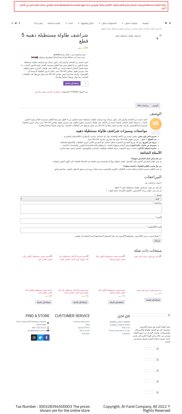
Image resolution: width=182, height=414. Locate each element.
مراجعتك (157, 203)
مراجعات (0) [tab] (143, 105)
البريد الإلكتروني (154, 227)
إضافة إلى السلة (71, 83)
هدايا (70, 23)
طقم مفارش (137, 29)
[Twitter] (16, 23)
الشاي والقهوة (87, 23)
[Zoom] (157, 38)
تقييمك (158, 195)
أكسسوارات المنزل (109, 23)
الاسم (158, 217)
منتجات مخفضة (54, 23)
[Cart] (166, 23)
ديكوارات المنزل (131, 23)
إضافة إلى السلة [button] (153, 300)
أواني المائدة (149, 29)
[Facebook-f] (19, 23)
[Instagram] (12, 23)
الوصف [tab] (155, 105)
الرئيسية (146, 23)
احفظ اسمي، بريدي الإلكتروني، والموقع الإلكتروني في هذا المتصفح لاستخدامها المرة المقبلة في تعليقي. (116, 236)
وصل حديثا (38, 23)
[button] (170, 23)
